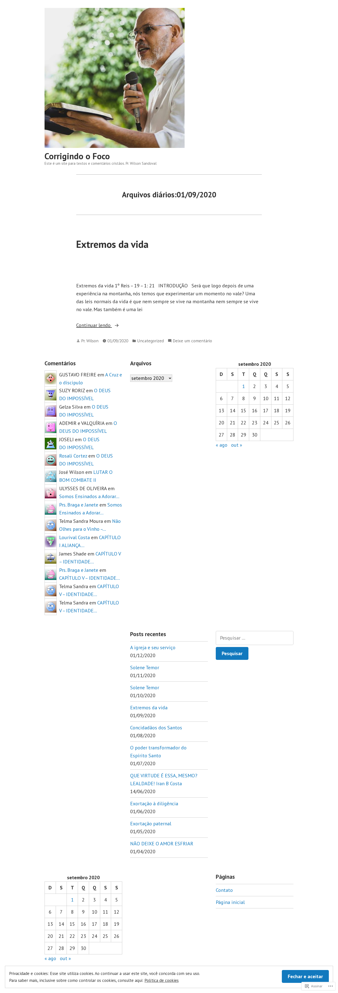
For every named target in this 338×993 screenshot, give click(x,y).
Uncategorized (150, 341)
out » (236, 445)
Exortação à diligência (154, 803)
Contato (224, 890)
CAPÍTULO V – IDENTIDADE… (89, 578)
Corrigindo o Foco (77, 156)
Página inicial (230, 902)
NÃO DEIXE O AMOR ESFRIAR (161, 843)
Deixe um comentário (192, 341)
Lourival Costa (74, 537)
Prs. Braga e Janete (78, 505)
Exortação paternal (150, 823)
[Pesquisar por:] (254, 638)
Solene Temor (144, 667)
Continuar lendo (94, 325)
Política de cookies (162, 980)
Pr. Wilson (89, 341)
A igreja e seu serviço (152, 647)
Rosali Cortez (73, 456)
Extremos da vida (112, 244)
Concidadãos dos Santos (156, 727)
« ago (221, 445)
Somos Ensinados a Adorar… (89, 496)
